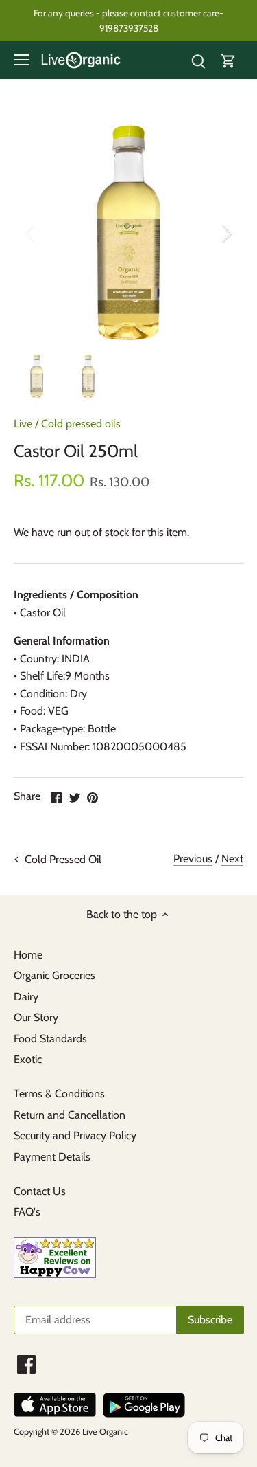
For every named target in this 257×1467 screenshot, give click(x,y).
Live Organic (105, 1431)
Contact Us (40, 1191)
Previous (192, 858)
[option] (128, 232)
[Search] (198, 60)
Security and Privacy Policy (75, 1135)
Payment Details (52, 1156)
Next (232, 858)
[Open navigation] (21, 59)
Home (28, 954)
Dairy (26, 996)
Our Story (36, 1017)
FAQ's (27, 1211)
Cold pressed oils (81, 423)
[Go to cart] (228, 60)
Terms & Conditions (59, 1093)
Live (23, 423)
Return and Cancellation (69, 1114)
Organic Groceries (54, 975)
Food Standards (50, 1038)
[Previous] (31, 233)
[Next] (226, 233)
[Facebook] (26, 1364)
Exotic (28, 1059)
